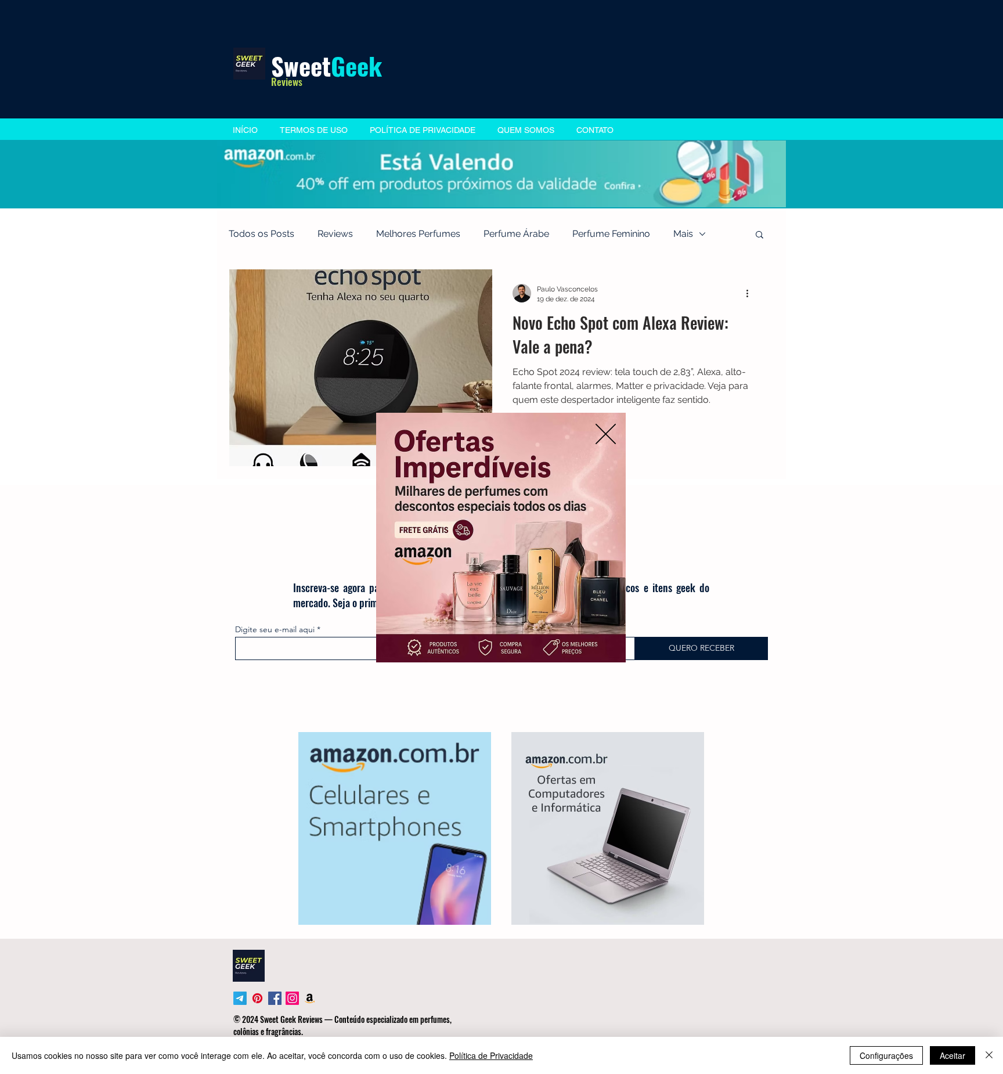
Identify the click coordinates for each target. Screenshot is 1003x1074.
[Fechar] (989, 1055)
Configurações (886, 1055)
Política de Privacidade (491, 1055)
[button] (606, 434)
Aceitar (952, 1055)
